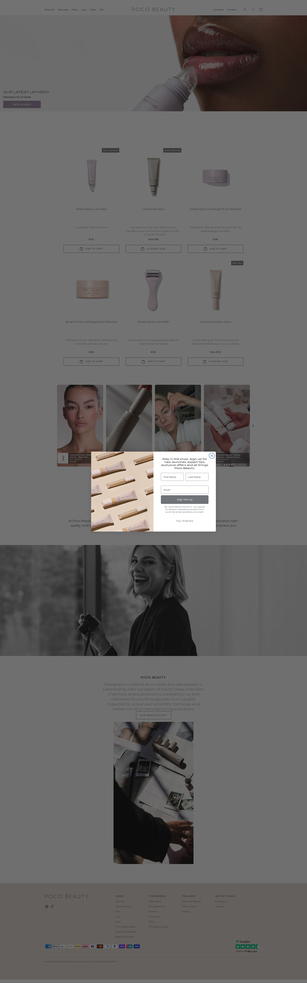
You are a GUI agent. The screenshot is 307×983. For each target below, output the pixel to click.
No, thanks (184, 520)
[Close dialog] (212, 455)
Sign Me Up (185, 499)
